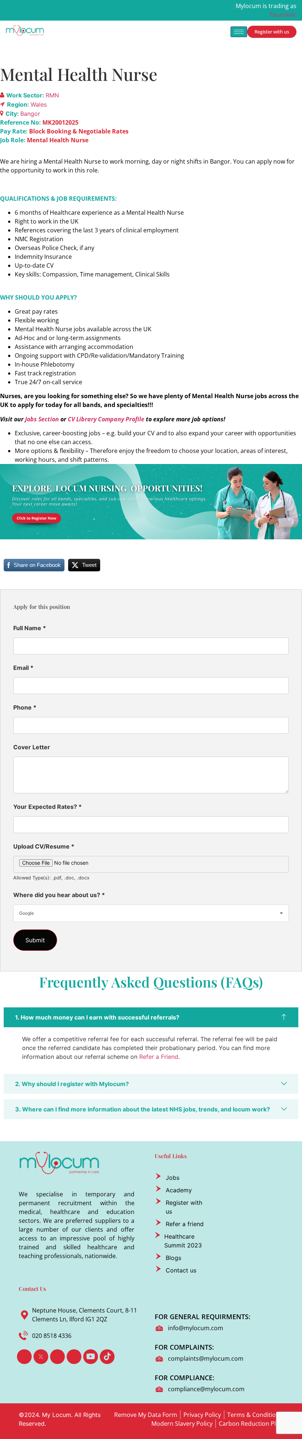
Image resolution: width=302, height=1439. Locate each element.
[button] (151, 1017)
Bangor (30, 113)
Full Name (29, 628)
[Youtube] (90, 1356)
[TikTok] (107, 1356)
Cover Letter (31, 747)
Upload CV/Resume (43, 846)
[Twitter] (41, 1356)
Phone (24, 707)
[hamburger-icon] (239, 31)
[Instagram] (74, 1356)
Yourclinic (282, 15)
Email (23, 667)
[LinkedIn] (57, 1356)
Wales (39, 104)
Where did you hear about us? (59, 895)
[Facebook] (24, 1356)
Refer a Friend (158, 1056)
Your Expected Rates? (47, 806)
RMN (52, 95)
